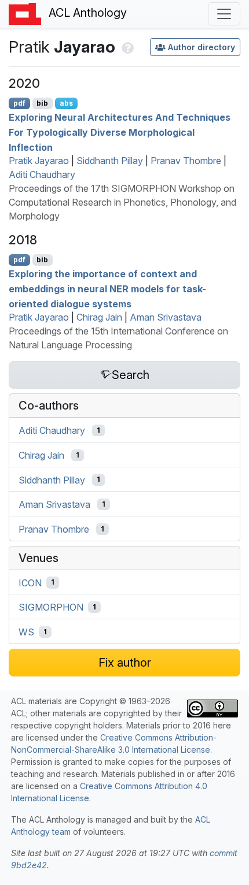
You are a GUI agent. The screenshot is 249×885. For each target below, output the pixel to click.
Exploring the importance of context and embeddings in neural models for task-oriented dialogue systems (107, 288)
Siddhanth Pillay (109, 160)
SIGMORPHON (51, 607)
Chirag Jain (99, 317)
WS (26, 632)
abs (66, 103)
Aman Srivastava (166, 317)
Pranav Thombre (186, 160)
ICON (30, 582)
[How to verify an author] (126, 47)
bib (42, 103)
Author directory (201, 47)
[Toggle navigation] (224, 13)
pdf (19, 103)
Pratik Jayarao (39, 160)
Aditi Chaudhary (42, 174)
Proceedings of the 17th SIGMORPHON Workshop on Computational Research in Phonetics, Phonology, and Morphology (122, 202)
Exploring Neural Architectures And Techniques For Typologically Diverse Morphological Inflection (119, 132)
